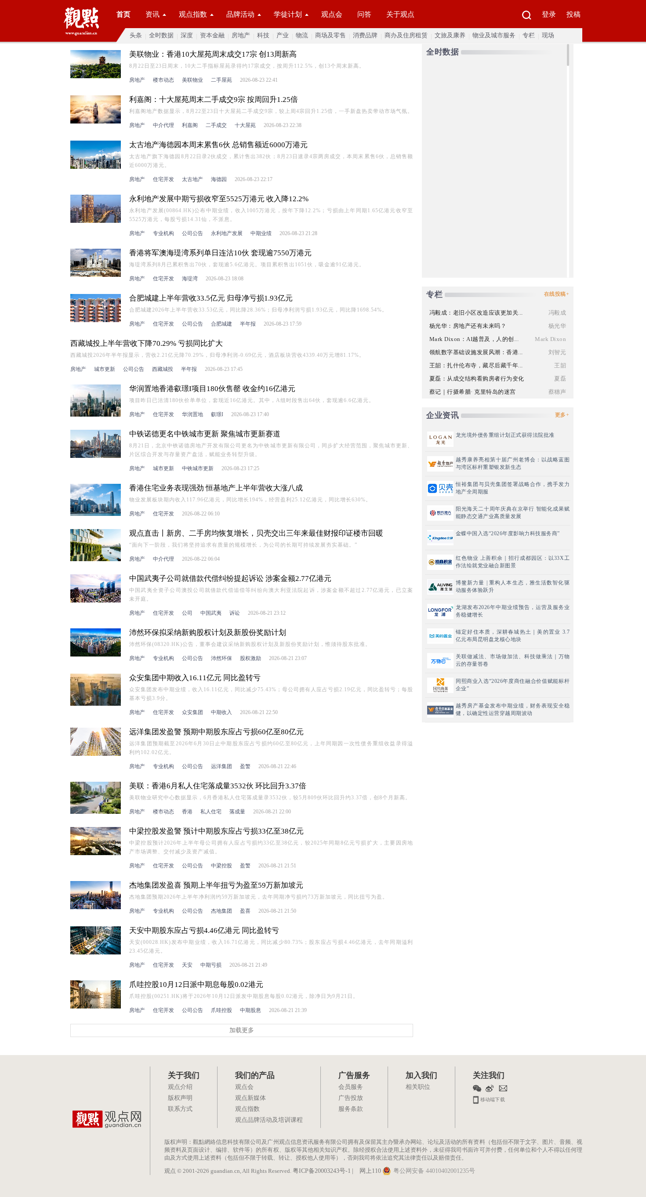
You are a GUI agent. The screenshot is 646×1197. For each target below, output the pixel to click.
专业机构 (163, 233)
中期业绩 (261, 233)
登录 (549, 14)
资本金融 (212, 35)
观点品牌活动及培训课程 (269, 1120)
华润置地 (192, 414)
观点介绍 (180, 1087)
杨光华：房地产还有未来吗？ (468, 326)
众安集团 (192, 712)
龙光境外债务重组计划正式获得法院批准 (505, 435)
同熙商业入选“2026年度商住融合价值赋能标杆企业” (513, 685)
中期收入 (221, 712)
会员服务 (350, 1087)
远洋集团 (221, 766)
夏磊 (560, 378)
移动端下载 (492, 1099)
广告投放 (350, 1098)
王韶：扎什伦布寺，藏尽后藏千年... (476, 365)
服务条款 (350, 1109)
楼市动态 (163, 80)
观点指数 (193, 14)
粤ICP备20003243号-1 (322, 1171)
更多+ (562, 415)
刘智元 (557, 352)
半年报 (248, 324)
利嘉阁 (190, 125)
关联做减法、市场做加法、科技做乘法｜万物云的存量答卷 (513, 660)
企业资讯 (442, 415)
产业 (282, 35)
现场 (548, 35)
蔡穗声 (557, 391)
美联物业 (192, 80)
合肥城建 (221, 324)
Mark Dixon (550, 339)
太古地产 (192, 179)
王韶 (560, 365)
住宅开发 (163, 179)
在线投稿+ (557, 294)
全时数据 (161, 35)
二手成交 (216, 125)
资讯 (152, 14)
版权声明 (180, 1098)
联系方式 (180, 1109)
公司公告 (192, 233)
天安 (187, 965)
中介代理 (163, 125)
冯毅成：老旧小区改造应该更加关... (476, 312)
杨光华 (557, 326)
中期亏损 (210, 965)
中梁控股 (221, 866)
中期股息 (250, 1010)
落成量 (237, 812)
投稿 (573, 14)
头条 (136, 35)
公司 (187, 613)
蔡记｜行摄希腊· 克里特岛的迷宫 (472, 391)
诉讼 (234, 613)
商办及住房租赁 (406, 35)
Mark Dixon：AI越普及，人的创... (474, 339)
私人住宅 (210, 812)
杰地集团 (221, 911)
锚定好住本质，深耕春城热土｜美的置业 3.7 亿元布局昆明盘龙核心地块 (513, 635)
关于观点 (400, 14)
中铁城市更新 (198, 468)
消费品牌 (365, 35)
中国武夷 (210, 613)
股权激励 (250, 658)
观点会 (331, 14)
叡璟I (217, 414)
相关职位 (418, 1087)
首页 (123, 14)
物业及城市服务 (493, 35)
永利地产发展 (227, 233)
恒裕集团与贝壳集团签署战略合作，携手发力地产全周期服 (513, 488)
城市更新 (104, 369)
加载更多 (241, 1030)
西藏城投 (162, 369)
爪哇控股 (221, 1010)
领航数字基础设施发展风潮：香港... (476, 352)
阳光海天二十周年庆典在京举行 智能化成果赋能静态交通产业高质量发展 (513, 512)
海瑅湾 (190, 279)
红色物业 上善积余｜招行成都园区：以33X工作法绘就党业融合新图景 (513, 562)
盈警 (245, 766)
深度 (187, 35)
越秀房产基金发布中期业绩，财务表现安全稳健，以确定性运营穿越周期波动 (513, 709)
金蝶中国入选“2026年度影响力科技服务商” (508, 533)
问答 (364, 14)
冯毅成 (557, 312)
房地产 (241, 35)
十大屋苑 (245, 125)
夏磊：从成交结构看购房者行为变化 (476, 378)
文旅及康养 (450, 35)
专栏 (529, 35)
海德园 (219, 179)
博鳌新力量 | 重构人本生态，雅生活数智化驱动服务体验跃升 (513, 586)
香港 (187, 812)
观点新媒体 (250, 1098)
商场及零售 (330, 35)
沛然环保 (221, 658)
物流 (302, 35)
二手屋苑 (221, 80)
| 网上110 (366, 1171)
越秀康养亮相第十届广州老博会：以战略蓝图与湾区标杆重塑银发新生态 (513, 463)
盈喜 (245, 911)
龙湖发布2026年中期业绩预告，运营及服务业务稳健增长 (513, 611)
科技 (263, 35)
